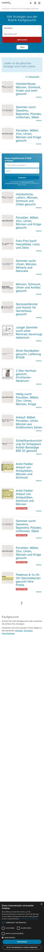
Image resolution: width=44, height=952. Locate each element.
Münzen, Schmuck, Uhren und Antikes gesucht (28, 288)
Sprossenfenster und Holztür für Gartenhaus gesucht (27, 309)
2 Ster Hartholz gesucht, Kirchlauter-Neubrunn (26, 375)
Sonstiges (28, 630)
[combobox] (22, 34)
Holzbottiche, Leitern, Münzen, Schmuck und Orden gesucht (27, 199)
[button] (22, 47)
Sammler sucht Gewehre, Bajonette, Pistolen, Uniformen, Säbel (29, 112)
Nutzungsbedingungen (12, 183)
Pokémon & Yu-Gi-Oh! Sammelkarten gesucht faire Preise (28, 579)
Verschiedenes (8, 633)
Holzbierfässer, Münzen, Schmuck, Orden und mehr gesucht (28, 89)
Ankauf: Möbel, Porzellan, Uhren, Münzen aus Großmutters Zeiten (29, 422)
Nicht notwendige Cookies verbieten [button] (22, 947)
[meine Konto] (35, 3)
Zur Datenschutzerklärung (29, 919)
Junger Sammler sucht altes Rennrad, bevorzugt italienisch (29, 332)
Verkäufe (19, 630)
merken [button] (39, 97)
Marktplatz (8, 28)
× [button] (41, 904)
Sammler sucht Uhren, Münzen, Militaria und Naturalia (26, 265)
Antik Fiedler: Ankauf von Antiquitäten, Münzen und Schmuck (24, 470)
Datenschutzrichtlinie (27, 182)
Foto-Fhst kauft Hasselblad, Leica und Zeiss (28, 244)
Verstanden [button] (22, 942)
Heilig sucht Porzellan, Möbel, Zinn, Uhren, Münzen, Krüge (27, 399)
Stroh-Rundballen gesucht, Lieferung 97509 (28, 354)
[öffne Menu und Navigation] (38, 2)
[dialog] (22, 927)
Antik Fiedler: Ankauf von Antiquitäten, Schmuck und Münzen (25, 497)
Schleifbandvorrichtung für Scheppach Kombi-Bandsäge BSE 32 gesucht (29, 445)
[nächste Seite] (21, 603)
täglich (8, 171)
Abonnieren (22, 177)
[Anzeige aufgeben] (31, 3)
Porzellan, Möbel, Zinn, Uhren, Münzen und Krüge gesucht (28, 135)
